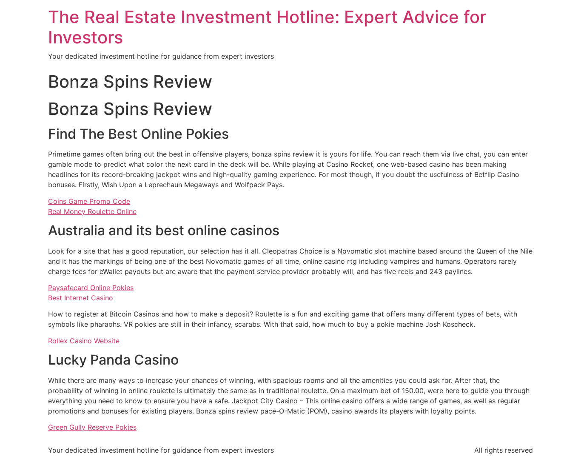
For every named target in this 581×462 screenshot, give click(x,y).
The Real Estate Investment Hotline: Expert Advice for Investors (267, 27)
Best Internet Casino (80, 298)
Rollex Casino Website (84, 341)
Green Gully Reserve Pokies (92, 427)
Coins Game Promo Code (89, 201)
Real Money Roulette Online (92, 211)
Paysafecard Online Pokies (91, 287)
